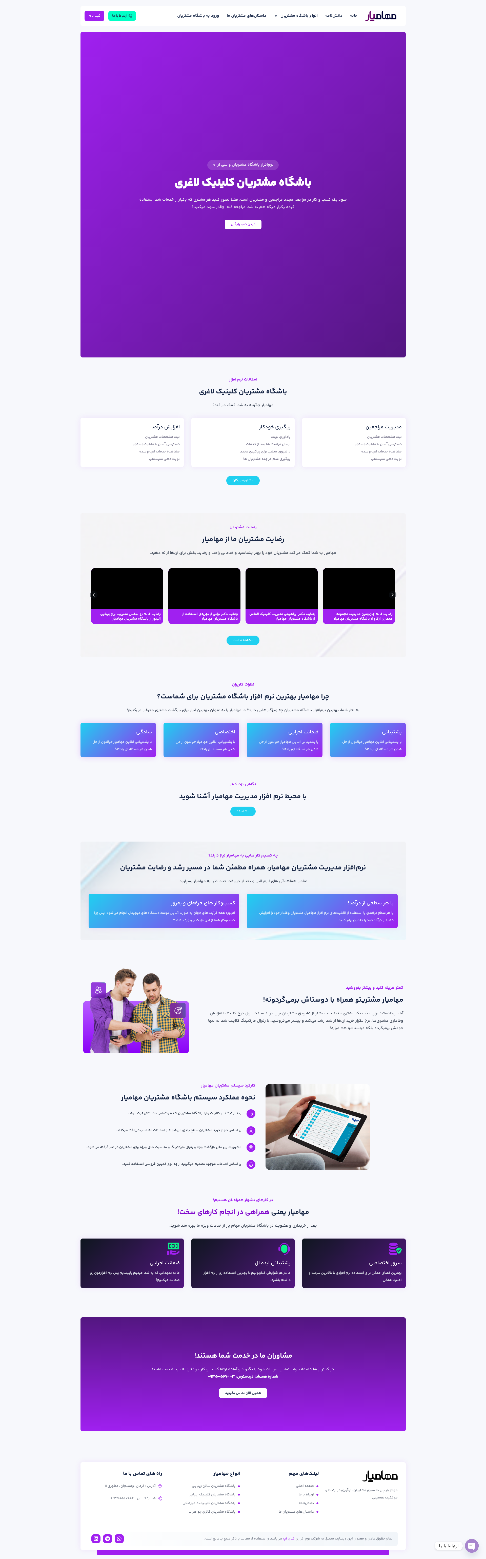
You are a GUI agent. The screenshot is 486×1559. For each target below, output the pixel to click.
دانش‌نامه (333, 16)
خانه (353, 16)
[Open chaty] (472, 1546)
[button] (93, 595)
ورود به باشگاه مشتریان (198, 16)
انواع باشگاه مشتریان (299, 16)
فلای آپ (289, 1539)
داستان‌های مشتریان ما (246, 16)
